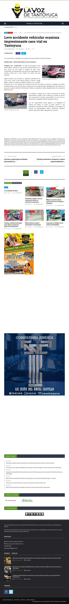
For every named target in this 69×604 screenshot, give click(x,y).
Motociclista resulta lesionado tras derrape (33, 224)
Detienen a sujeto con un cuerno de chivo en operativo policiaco (33, 200)
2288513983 (6, 145)
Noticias (23, 600)
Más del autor (17, 183)
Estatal (27, 188)
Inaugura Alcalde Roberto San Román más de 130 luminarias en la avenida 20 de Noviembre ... (36, 576)
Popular (14, 553)
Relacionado (8, 183)
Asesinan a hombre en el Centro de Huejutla (54, 224)
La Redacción (11, 49)
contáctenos (41, 145)
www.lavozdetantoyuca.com (55, 142)
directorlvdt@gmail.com (11, 548)
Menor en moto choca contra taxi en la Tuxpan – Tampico (55, 201)
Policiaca (10, 32)
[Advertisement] (34, 125)
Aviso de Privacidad (8, 600)
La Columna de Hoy (11, 191)
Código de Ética (30, 600)
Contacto (19, 145)
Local (6, 32)
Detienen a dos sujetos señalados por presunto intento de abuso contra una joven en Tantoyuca (37, 567)
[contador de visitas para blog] (34, 514)
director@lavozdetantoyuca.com (51, 143)
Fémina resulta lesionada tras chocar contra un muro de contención (13, 224)
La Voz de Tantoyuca (44, 601)
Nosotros (17, 600)
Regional (12, 211)
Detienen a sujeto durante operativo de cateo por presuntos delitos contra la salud (37, 558)
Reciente (7, 553)
